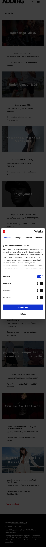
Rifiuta (23, 314)
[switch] (40, 283)
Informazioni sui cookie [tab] (34, 238)
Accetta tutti (23, 307)
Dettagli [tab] (18, 238)
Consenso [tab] (7, 238)
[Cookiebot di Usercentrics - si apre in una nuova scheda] (33, 231)
